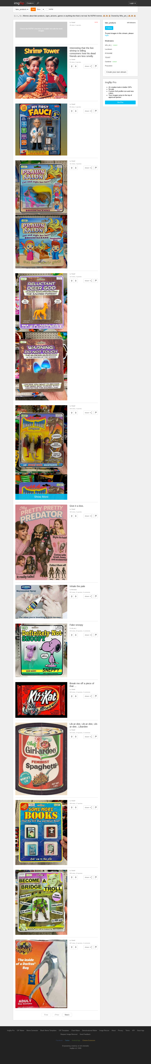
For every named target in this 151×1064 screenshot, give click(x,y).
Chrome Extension (88, 1040)
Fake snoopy (76, 625)
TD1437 (107, 57)
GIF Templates (64, 1030)
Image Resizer (104, 1030)
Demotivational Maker (89, 1030)
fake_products (21, 9)
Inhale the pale (77, 586)
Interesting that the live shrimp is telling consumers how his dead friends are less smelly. (83, 52)
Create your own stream (116, 72)
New (38, 9)
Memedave (74, 589)
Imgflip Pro (11, 1030)
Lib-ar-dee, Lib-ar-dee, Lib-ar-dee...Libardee (84, 725)
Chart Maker (75, 1030)
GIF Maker (20, 1030)
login (107, 35)
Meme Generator (32, 1030)
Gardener (111, 62)
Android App (76, 1040)
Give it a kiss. (77, 506)
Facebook (59, 1040)
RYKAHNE (108, 53)
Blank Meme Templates (48, 1030)
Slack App (140, 1030)
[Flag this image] (96, 66)
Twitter (67, 1040)
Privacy (120, 1030)
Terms (128, 1030)
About (114, 1030)
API (133, 1030)
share (87, 66)
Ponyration (108, 66)
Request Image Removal (69, 1034)
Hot (33, 9)
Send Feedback (85, 1034)
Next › (67, 1015)
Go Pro (120, 102)
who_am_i (111, 45)
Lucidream (108, 49)
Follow (109, 28)
